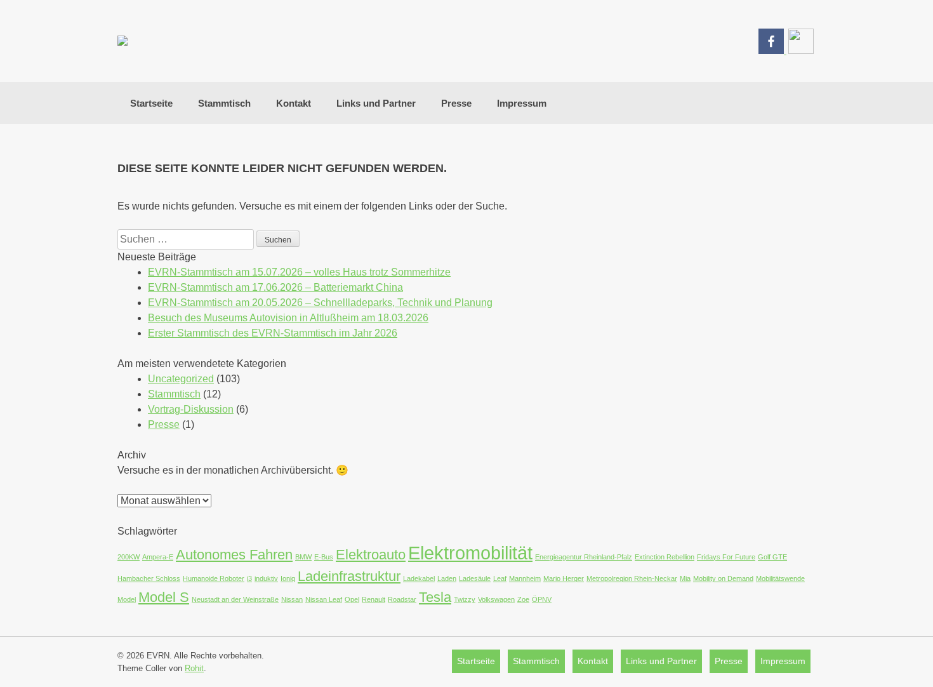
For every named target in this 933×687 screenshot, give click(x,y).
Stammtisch (224, 103)
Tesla (435, 597)
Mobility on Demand (723, 578)
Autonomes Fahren (234, 555)
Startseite (151, 103)
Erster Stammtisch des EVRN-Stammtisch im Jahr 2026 (272, 333)
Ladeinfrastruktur (349, 576)
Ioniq (288, 578)
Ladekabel (419, 578)
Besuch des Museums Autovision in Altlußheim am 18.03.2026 (288, 317)
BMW (303, 557)
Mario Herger (563, 578)
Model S (163, 597)
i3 (249, 578)
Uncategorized (181, 378)
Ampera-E (157, 557)
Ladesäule (475, 578)
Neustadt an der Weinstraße (235, 599)
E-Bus (323, 557)
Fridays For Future (726, 557)
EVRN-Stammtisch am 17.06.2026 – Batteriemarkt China (275, 287)
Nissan (292, 599)
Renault (373, 599)
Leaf (499, 578)
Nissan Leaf (323, 599)
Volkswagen (496, 599)
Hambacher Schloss (148, 578)
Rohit (194, 668)
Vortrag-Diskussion (191, 409)
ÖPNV (542, 599)
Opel (352, 599)
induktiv (266, 578)
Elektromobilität (470, 552)
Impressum (521, 103)
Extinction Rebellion (664, 557)
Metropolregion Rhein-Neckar (631, 578)
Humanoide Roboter (213, 578)
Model (126, 599)
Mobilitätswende (780, 578)
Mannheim (525, 578)
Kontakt (293, 103)
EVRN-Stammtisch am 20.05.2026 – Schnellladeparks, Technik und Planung (320, 302)
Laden (446, 578)
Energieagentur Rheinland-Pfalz (583, 557)
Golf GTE (772, 557)
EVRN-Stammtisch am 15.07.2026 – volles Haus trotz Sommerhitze (299, 272)
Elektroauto (371, 555)
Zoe (523, 599)
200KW (128, 557)
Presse (456, 103)
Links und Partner (376, 103)
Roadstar (402, 599)
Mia (685, 578)
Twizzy (464, 599)
